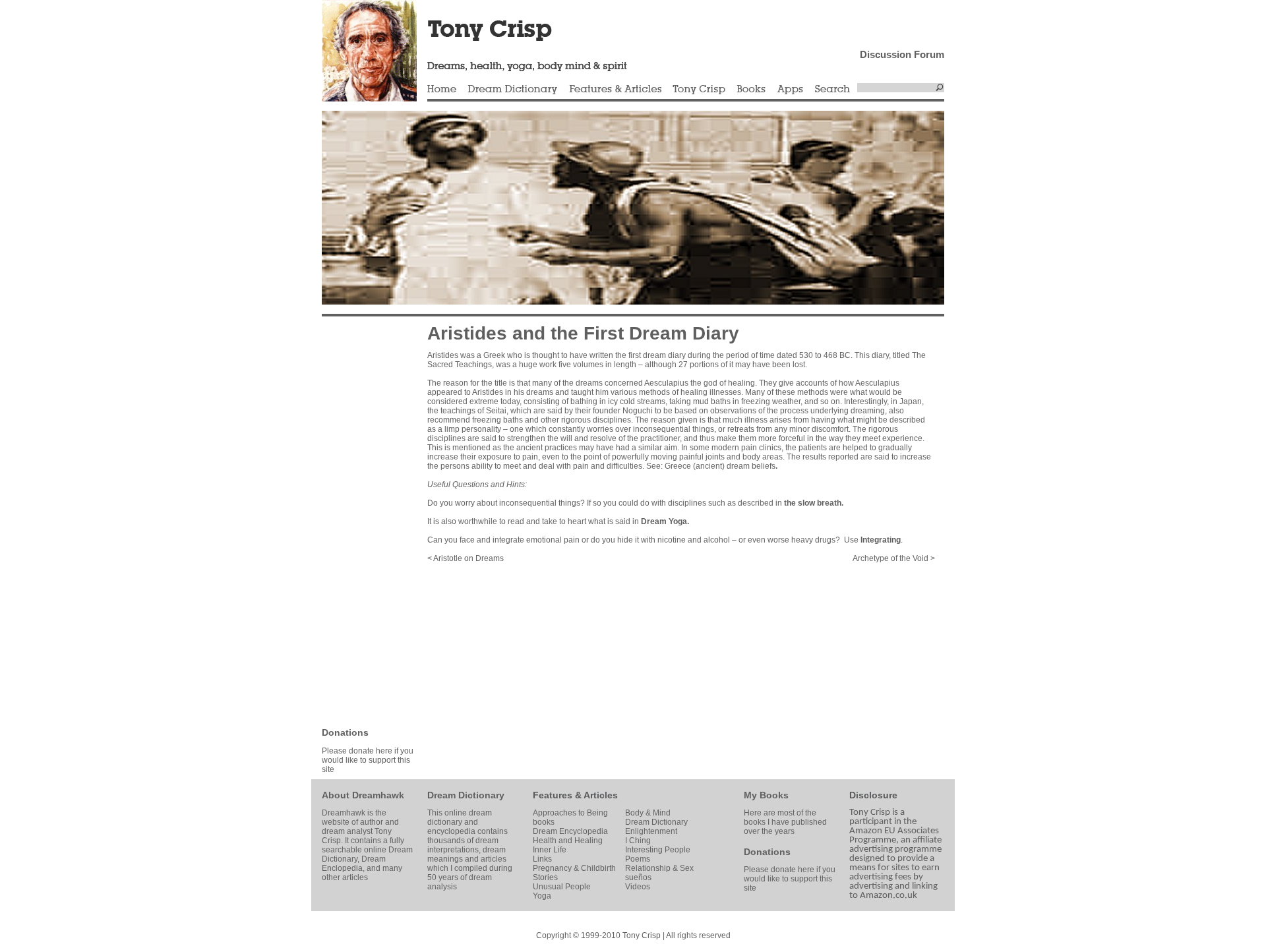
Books (751, 89)
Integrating (880, 540)
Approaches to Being (570, 812)
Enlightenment (651, 831)
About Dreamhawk (363, 795)
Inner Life (549, 849)
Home (441, 89)
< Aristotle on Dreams (465, 558)
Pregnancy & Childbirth (574, 868)
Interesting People (657, 849)
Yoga (542, 896)
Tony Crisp (699, 89)
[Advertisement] (361, 521)
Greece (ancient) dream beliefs (720, 466)
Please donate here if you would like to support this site (367, 760)
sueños (638, 877)
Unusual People (562, 886)
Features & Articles (615, 89)
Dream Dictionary (512, 89)
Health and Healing (568, 840)
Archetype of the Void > (894, 558)
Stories (545, 877)
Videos (637, 886)
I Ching (638, 840)
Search (833, 89)
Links (542, 859)
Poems (637, 859)
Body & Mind (648, 812)
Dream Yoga (664, 521)
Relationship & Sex (659, 868)
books (544, 822)
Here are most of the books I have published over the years (785, 822)
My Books (766, 795)
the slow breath (812, 503)
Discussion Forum (902, 54)
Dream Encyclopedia (570, 831)
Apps (790, 89)
